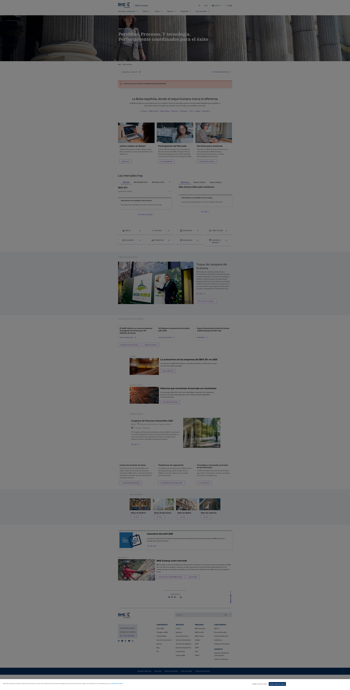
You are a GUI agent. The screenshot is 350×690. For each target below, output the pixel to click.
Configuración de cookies (259, 684)
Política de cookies (117, 683)
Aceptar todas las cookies (277, 684)
